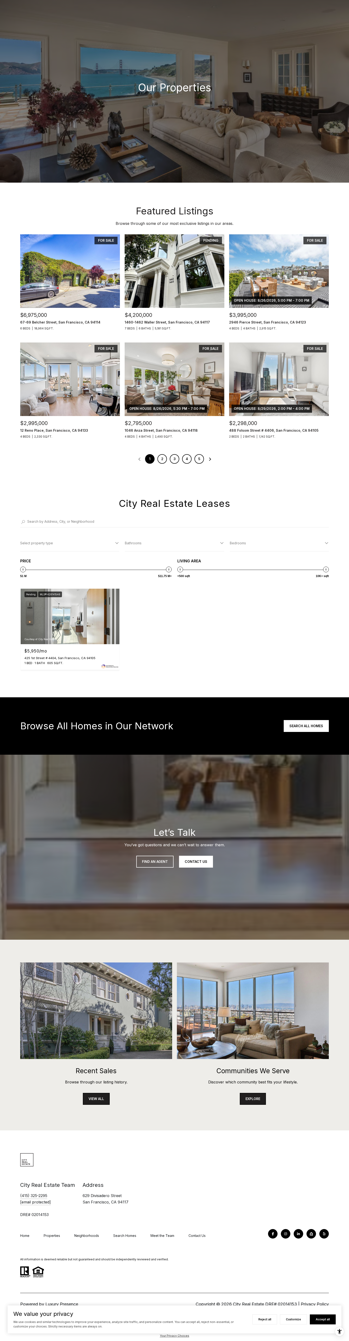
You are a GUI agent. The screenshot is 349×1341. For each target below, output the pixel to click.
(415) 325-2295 (33, 1195)
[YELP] (324, 1234)
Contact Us (197, 1236)
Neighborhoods (86, 1236)
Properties (52, 1236)
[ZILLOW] (311, 1234)
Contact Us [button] (196, 862)
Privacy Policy (315, 1304)
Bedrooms (238, 543)
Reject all (264, 1319)
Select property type (36, 543)
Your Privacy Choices (174, 1335)
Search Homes (124, 1236)
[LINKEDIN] (298, 1234)
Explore (252, 1099)
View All (96, 1099)
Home (24, 1236)
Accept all (323, 1319)
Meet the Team (162, 1236)
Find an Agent (155, 862)
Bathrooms (133, 543)
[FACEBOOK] (273, 1234)
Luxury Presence (61, 1304)
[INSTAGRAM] (285, 1234)
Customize (293, 1319)
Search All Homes (306, 726)
